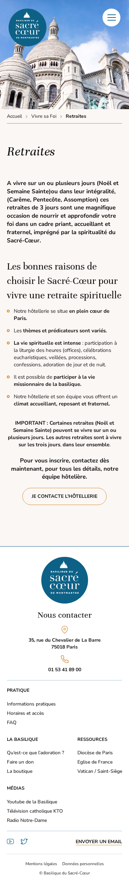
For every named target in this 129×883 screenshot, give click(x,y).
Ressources (92, 739)
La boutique (19, 771)
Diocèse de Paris (95, 752)
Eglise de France (94, 762)
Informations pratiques (31, 704)
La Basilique (22, 739)
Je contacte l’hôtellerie (64, 496)
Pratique (18, 690)
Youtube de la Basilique (32, 802)
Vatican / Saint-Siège (99, 771)
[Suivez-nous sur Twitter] (24, 843)
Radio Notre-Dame (27, 820)
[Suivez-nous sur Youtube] (10, 843)
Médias (15, 788)
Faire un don (20, 762)
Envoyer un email (99, 841)
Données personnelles (83, 864)
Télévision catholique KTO (35, 811)
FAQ (12, 722)
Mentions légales (41, 864)
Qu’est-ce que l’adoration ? (35, 752)
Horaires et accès (25, 713)
